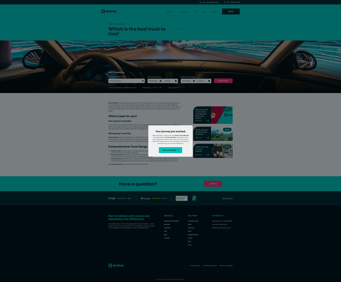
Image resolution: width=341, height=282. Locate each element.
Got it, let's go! (169, 150)
